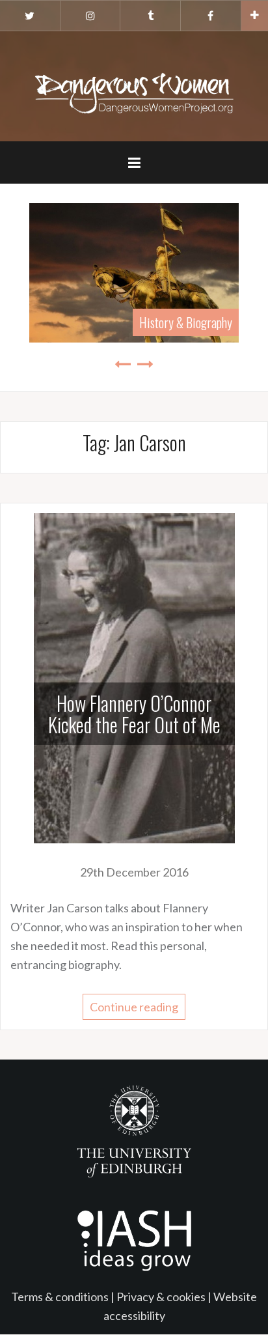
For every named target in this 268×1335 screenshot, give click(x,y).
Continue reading (134, 1007)
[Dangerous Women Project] (134, 84)
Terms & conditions (60, 1296)
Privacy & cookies (161, 1296)
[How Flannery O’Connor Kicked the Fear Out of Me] (134, 676)
